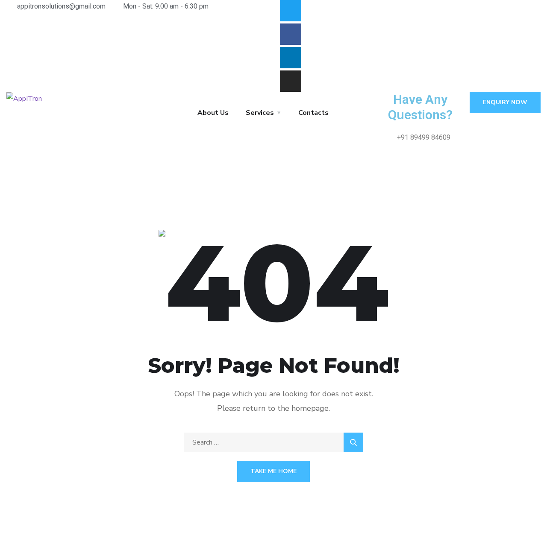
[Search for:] (273, 442)
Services (260, 112)
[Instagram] (290, 81)
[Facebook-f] (290, 34)
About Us (213, 112)
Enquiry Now (505, 102)
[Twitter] (290, 10)
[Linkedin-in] (290, 57)
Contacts (313, 112)
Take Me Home (273, 471)
